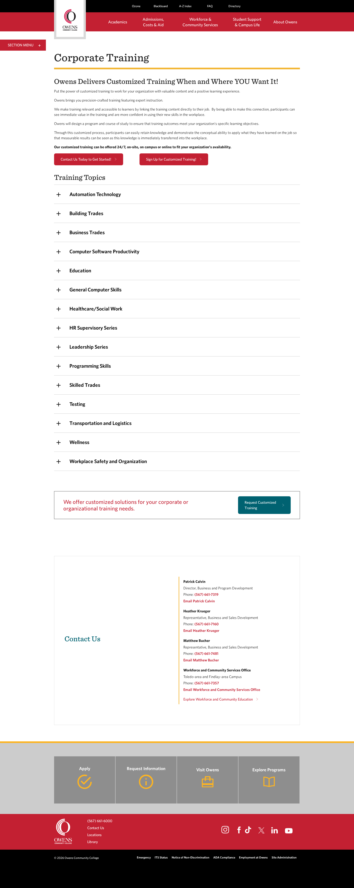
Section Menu (20, 45)
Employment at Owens (253, 857)
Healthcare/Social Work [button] (95, 309)
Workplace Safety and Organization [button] (108, 461)
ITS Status (161, 857)
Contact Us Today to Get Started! (86, 159)
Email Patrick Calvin (199, 601)
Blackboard (161, 6)
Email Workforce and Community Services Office (221, 689)
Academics (117, 21)
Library (92, 842)
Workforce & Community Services (200, 22)
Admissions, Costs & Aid (153, 22)
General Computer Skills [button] (95, 289)
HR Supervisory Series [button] (93, 328)
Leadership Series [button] (88, 347)
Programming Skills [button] (90, 366)
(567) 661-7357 (206, 683)
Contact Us (95, 828)
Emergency (144, 857)
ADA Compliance (224, 857)
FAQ (210, 6)
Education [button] (80, 270)
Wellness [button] (79, 442)
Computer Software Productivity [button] (104, 251)
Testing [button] (77, 404)
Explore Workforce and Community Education (218, 699)
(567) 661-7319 (206, 594)
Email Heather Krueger (201, 630)
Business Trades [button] (87, 232)
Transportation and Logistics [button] (100, 423)
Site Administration (284, 857)
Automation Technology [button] (95, 194)
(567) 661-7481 (206, 653)
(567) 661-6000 (99, 820)
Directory (234, 6)
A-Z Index (185, 6)
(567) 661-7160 (206, 624)
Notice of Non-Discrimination (190, 857)
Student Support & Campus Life (247, 22)
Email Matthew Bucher (201, 660)
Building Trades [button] (86, 213)
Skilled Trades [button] (84, 385)
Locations (94, 835)
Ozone (136, 6)
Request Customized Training (260, 505)
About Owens (285, 21)
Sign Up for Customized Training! (171, 159)
